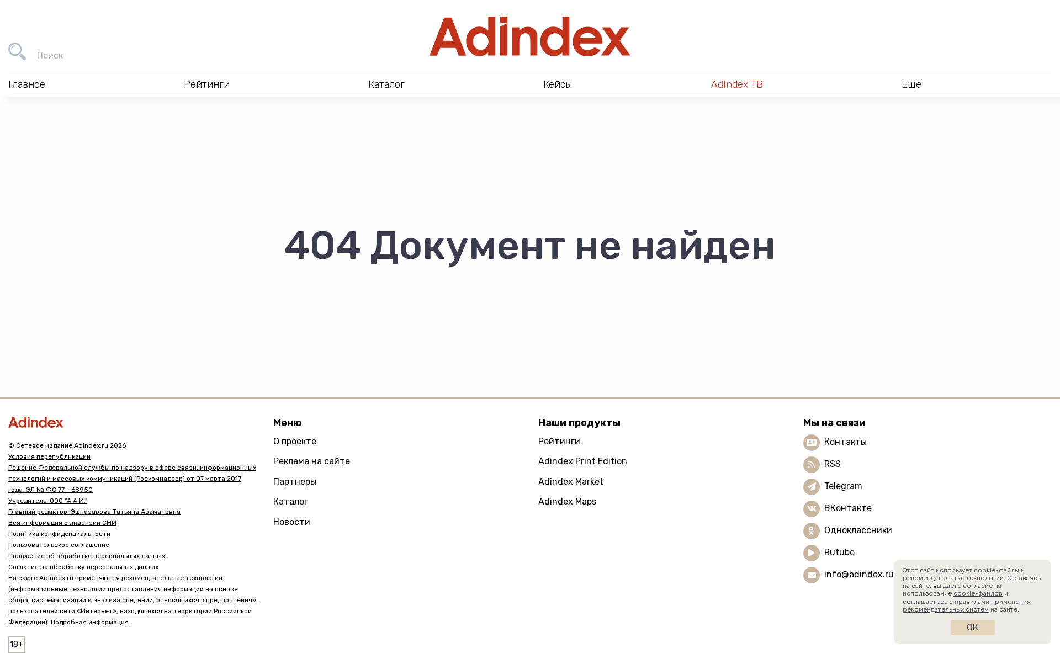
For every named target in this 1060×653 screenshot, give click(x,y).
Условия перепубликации (49, 456)
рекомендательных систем (946, 609)
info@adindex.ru (859, 574)
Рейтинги (559, 441)
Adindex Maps (567, 501)
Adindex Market (570, 481)
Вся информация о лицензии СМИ (62, 523)
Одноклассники (858, 530)
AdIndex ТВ (737, 84)
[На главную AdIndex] (530, 36)
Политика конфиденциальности (59, 534)
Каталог (290, 501)
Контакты (845, 442)
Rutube (839, 552)
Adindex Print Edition (582, 461)
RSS (832, 464)
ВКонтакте (848, 508)
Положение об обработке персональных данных (86, 556)
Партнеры (294, 481)
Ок (972, 627)
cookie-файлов (978, 593)
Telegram (843, 486)
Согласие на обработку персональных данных (83, 567)
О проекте (294, 441)
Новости (291, 522)
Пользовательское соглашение (58, 545)
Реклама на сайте (311, 461)
